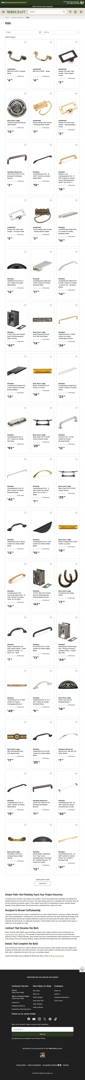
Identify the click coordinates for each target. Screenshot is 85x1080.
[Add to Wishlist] (25, 42)
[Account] (75, 12)
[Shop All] (3, 12)
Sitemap (66, 1065)
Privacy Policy (40, 1038)
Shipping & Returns (18, 1006)
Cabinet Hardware (17, 17)
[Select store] (70, 11)
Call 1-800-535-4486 (73, 3)
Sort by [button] (46, 32)
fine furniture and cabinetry (15, 934)
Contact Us (15, 1002)
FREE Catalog (37, 997)
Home (7, 17)
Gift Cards (36, 990)
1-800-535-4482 (18, 992)
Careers (57, 994)
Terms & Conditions (34, 1065)
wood (34, 952)
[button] (61, 32)
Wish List (36, 994)
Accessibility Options (49, 1065)
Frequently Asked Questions (21, 1009)
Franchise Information (61, 997)
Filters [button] (8, 32)
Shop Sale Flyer (38, 1000)
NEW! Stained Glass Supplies (42, 6)
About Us (57, 990)
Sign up (42, 1034)
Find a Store (58, 1000)
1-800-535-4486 (18, 998)
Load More (42, 883)
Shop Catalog (37, 1004)
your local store (58, 956)
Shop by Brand (38, 1007)
